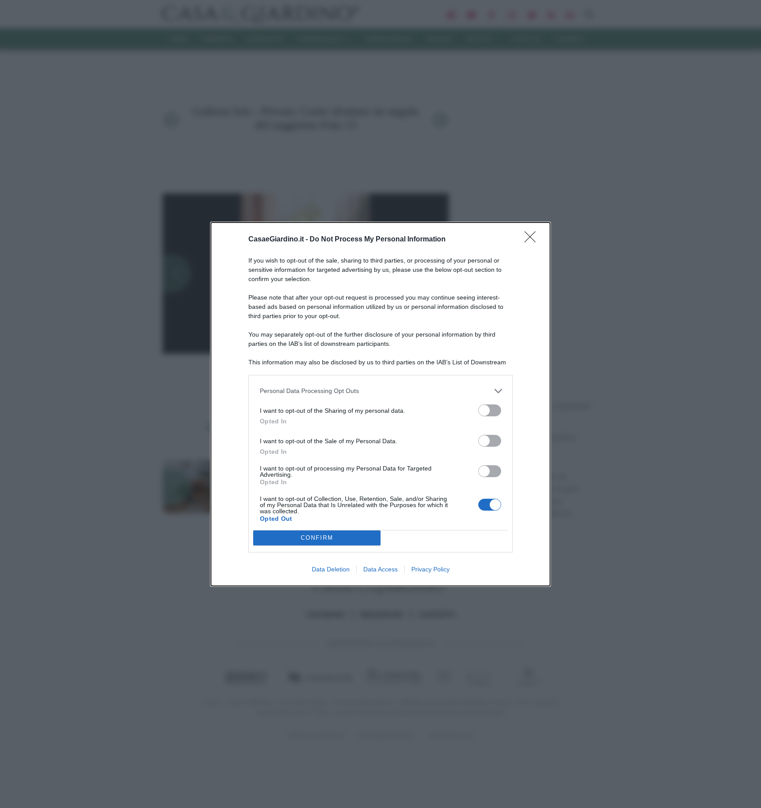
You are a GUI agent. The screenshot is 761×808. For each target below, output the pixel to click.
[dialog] (380, 404)
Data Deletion (331, 569)
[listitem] (380, 391)
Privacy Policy (430, 569)
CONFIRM (317, 537)
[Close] (533, 239)
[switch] (489, 410)
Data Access (380, 569)
